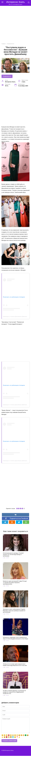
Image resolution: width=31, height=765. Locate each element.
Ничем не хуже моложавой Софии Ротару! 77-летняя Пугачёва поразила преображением (15, 582)
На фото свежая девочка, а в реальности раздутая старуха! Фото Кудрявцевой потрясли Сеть (14, 692)
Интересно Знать (15, 2)
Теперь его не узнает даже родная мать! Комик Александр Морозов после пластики (15, 664)
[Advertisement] (15, 25)
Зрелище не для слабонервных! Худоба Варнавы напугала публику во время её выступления (14, 610)
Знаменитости (7, 76)
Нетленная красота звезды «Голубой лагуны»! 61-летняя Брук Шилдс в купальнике (13, 554)
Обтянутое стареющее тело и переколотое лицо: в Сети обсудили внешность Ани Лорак (15, 638)
